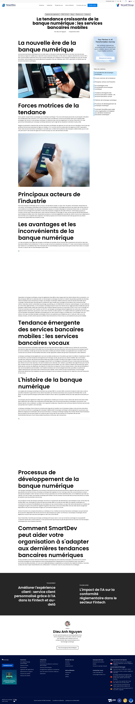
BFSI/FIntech (43, 662)
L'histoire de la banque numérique (105, 100)
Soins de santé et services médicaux (49, 671)
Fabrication (43, 673)
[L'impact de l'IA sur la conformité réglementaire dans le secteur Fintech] (101, 594)
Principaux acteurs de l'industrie (105, 82)
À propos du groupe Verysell (100, 666)
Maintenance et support (26, 671)
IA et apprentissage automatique (25, 662)
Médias (94, 664)
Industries (87, 14)
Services (67, 662)
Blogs (72, 14)
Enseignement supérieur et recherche (49, 669)
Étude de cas (79, 14)
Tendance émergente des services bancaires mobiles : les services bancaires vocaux (105, 94)
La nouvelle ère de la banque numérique (104, 73)
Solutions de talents (25, 675)
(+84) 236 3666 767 (98, 672)
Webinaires (68, 672)
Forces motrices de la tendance (105, 78)
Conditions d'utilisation (58, 700)
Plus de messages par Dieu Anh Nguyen (67, 647)
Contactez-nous (7, 665)
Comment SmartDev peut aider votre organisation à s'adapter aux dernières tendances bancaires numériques (105, 112)
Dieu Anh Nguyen (61, 32)
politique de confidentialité (72, 700)
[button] (105, 58)
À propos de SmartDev (98, 662)
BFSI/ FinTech (65, 14)
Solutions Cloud (24, 665)
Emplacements (69, 666)
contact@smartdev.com (99, 674)
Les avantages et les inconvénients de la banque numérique (104, 87)
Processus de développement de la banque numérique (105, 104)
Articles (67, 674)
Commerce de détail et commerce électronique (49, 664)
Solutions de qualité (25, 673)
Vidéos (67, 676)
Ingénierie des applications (52, 14)
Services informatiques (46, 667)
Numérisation (23, 667)
